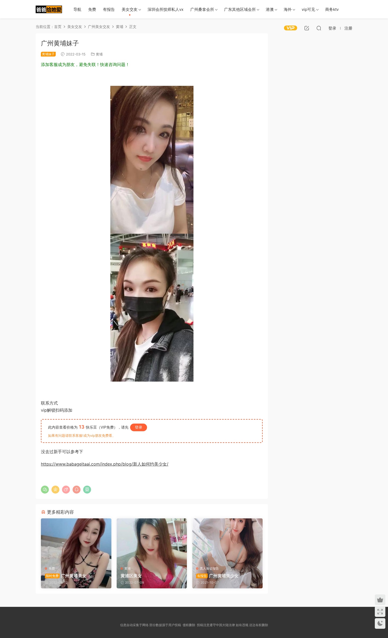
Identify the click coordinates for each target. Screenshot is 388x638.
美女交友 (130, 9)
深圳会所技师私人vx (165, 9)
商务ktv (332, 9)
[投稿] (306, 28)
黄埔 (99, 54)
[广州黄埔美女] (76, 540)
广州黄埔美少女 (218, 575)
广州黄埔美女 (66, 575)
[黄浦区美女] (152, 540)
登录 (138, 427)
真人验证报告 (209, 568)
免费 (92, 9)
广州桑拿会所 (202, 9)
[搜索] (318, 28)
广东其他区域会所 (240, 9)
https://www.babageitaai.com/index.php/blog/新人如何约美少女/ (104, 464)
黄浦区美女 (131, 575)
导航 (77, 9)
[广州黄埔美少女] (227, 540)
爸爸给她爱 (49, 9)
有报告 (109, 9)
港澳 (270, 9)
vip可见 (308, 9)
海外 (288, 9)
